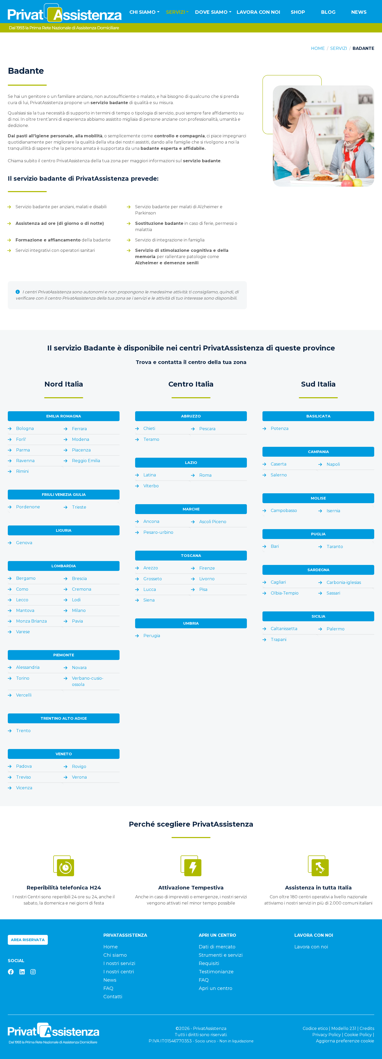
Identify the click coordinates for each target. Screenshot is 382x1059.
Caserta (278, 464)
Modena (80, 439)
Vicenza (24, 787)
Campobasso (284, 510)
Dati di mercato (217, 947)
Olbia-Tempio (285, 593)
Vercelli (23, 695)
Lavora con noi (258, 12)
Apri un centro (215, 988)
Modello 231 (343, 1028)
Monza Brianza (31, 621)
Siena (149, 600)
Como (22, 589)
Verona (79, 777)
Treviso (23, 777)
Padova (24, 766)
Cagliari (278, 582)
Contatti (112, 997)
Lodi (76, 599)
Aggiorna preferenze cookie (345, 1040)
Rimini (22, 471)
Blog (328, 12)
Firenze (207, 568)
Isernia (333, 510)
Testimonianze (216, 972)
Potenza (279, 428)
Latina (149, 475)
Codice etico (315, 1028)
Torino (22, 678)
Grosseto (152, 578)
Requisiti (209, 963)
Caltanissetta (284, 628)
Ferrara (79, 428)
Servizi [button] (175, 12)
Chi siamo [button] (142, 12)
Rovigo (79, 766)
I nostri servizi (119, 963)
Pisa (203, 589)
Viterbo (151, 485)
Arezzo (150, 567)
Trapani (278, 639)
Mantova (25, 610)
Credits (367, 1028)
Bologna (25, 428)
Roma (205, 475)
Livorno (207, 578)
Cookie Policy (358, 1034)
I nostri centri (118, 972)
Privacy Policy (326, 1034)
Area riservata (28, 939)
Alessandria (27, 667)
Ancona (151, 521)
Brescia (79, 578)
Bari (275, 546)
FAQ (108, 988)
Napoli (333, 464)
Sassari (333, 593)
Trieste (79, 507)
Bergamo (26, 578)
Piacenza (81, 450)
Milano (79, 610)
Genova (24, 542)
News (359, 12)
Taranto (335, 546)
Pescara (207, 428)
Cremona (81, 589)
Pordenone (28, 506)
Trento (23, 730)
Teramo (151, 439)
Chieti (149, 428)
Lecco (22, 599)
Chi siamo (115, 955)
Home (318, 48)
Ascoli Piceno (212, 521)
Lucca (149, 589)
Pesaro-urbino (158, 532)
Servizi (338, 48)
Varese (23, 631)
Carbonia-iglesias (344, 582)
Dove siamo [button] (211, 12)
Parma (23, 450)
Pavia (77, 621)
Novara (79, 667)
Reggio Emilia (86, 460)
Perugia (151, 635)
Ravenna (25, 460)
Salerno (279, 475)
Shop (298, 12)
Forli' (21, 439)
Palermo (336, 628)
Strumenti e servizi (221, 955)
